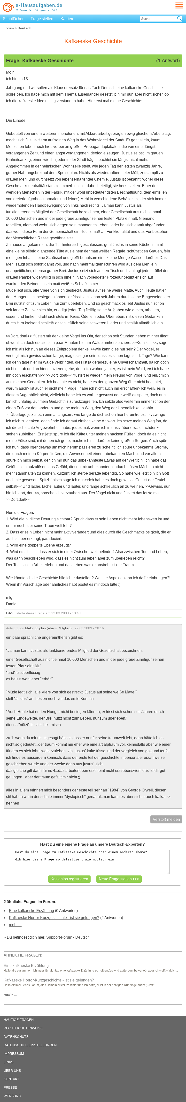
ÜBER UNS (12, 1070)
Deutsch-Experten (125, 844)
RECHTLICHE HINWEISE (23, 1028)
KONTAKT (11, 1079)
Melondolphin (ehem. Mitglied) (48, 628)
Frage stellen (42, 19)
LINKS (8, 1062)
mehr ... (15, 925)
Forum (9, 28)
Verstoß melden (166, 819)
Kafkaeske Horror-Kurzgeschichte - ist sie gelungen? (54, 918)
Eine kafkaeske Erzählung (31, 911)
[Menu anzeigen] (173, 5)
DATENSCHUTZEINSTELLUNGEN (30, 1045)
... (10, 995)
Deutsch (82, 937)
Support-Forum (59, 937)
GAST (10, 613)
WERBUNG (12, 1096)
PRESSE (10, 1087)
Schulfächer (13, 19)
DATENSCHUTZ (16, 1037)
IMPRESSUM (14, 1054)
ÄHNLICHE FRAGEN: (23, 955)
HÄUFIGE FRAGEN (19, 1020)
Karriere (67, 19)
